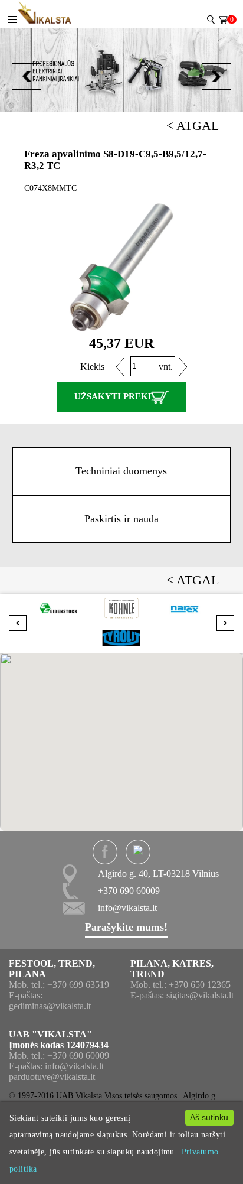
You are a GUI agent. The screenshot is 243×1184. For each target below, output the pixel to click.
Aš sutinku (209, 1117)
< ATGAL (192, 125)
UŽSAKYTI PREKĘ (114, 396)
